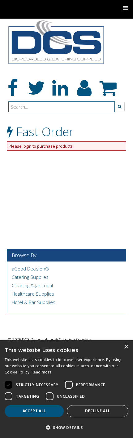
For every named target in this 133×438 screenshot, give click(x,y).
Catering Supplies (30, 277)
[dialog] (66, 389)
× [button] (126, 347)
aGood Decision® (30, 269)
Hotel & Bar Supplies (33, 302)
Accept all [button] (34, 410)
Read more (42, 372)
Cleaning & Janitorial (32, 285)
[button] (66, 427)
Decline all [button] (97, 410)
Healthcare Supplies (33, 294)
